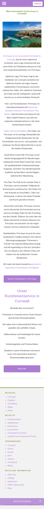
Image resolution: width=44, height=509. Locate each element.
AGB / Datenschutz (16, 485)
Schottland (12, 404)
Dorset (10, 452)
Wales (10, 407)
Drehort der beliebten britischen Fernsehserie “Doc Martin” (21, 110)
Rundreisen (13, 426)
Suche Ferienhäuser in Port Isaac (22, 279)
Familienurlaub (14, 419)
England (11, 400)
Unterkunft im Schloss (17, 433)
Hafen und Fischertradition (15, 131)
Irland (10, 410)
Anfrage (37, 4)
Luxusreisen (13, 430)
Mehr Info (22, 369)
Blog (10, 488)
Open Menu (4, 3)
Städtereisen (13, 423)
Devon (10, 449)
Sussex (11, 459)
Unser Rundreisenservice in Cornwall (22, 296)
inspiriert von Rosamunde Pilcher (22, 436)
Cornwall (11, 397)
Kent (10, 455)
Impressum (12, 481)
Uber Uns (12, 475)
